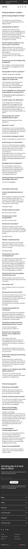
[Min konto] (18, 7)
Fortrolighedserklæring (12, 488)
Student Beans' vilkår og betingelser (13, 95)
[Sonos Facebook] (2, 529)
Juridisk (2, 534)
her (24, 312)
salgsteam (15, 66)
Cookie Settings (17, 538)
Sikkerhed (3, 538)
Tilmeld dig (14, 482)
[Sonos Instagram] (4, 529)
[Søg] (20, 7)
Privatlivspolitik (17, 534)
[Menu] (25, 7)
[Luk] (2, 2)
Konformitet (16, 536)
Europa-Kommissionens (15, 158)
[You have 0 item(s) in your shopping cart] (22, 7)
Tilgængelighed (4, 536)
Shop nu (25, 1)
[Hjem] (4, 7)
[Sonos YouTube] (8, 529)
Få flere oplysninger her (15, 87)
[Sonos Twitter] (6, 529)
